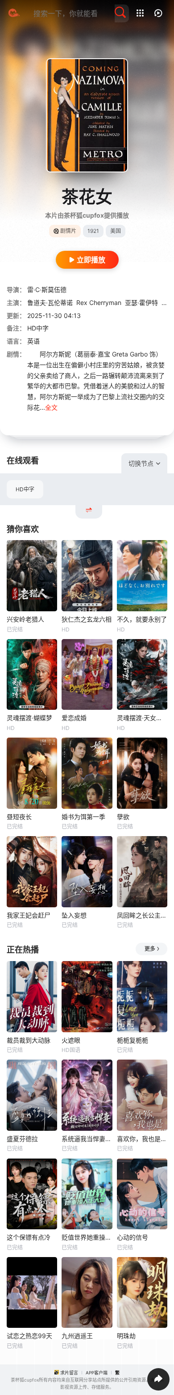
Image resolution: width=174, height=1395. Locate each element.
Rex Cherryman (98, 302)
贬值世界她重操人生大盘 (87, 1237)
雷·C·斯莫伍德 (46, 289)
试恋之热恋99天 (29, 1335)
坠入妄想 (74, 915)
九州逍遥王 (77, 1335)
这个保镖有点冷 (28, 1237)
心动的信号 (132, 1237)
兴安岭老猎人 (25, 619)
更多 (150, 948)
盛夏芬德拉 (22, 1138)
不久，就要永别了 (142, 619)
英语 (33, 341)
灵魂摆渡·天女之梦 (142, 717)
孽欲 (123, 816)
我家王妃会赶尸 (28, 915)
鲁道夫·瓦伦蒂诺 (50, 302)
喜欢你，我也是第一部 (142, 1138)
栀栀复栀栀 (132, 1040)
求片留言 (69, 1372)
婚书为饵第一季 (83, 816)
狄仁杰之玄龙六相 (87, 619)
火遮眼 (71, 1040)
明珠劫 (126, 1335)
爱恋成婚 (74, 717)
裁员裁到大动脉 (28, 1040)
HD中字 (25, 489)
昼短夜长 (19, 816)
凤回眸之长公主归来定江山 (142, 915)
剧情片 (68, 230)
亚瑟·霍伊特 (141, 302)
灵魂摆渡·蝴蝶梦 (29, 717)
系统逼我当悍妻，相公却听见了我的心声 (87, 1138)
